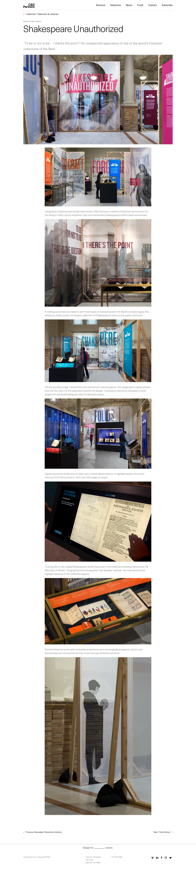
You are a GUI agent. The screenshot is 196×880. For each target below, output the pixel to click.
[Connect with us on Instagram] (166, 857)
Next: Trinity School (162, 832)
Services (100, 5)
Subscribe (167, 5)
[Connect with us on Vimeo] (152, 857)
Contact (152, 5)
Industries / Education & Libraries (42, 13)
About (129, 5)
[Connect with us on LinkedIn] (157, 857)
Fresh (140, 5)
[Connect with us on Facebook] (161, 857)
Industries (115, 5)
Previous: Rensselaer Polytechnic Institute (43, 832)
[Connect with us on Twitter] (170, 857)
